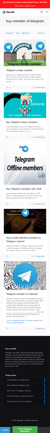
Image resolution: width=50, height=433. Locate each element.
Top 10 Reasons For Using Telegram (19, 401)
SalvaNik (20, 420)
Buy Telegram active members (22, 122)
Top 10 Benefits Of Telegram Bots (18, 380)
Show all (41, 33)
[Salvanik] (8, 12)
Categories (9, 33)
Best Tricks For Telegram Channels (19, 391)
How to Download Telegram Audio (18, 385)
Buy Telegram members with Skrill (23, 189)
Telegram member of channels (22, 294)
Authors (26, 33)
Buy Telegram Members (16, 323)
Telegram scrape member (19, 70)
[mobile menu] (47, 12)
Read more (40, 87)
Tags (17, 33)
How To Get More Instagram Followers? (20, 396)
